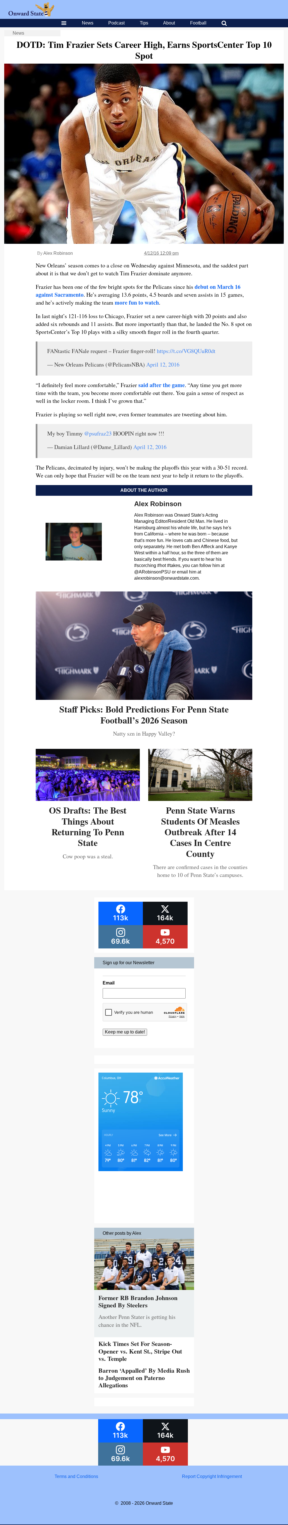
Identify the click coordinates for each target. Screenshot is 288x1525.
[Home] (31, 14)
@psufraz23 (98, 433)
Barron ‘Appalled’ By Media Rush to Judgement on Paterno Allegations (144, 1378)
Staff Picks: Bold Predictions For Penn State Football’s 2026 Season (144, 714)
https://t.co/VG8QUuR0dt (186, 351)
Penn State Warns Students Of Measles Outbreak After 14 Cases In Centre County (200, 831)
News (87, 23)
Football (198, 23)
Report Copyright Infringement (212, 1476)
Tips (144, 23)
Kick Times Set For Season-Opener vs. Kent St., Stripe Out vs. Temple (140, 1351)
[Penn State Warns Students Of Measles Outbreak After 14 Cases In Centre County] (200, 799)
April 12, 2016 (162, 364)
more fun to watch (137, 302)
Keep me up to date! (125, 1032)
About (169, 23)
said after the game (161, 385)
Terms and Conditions (76, 1476)
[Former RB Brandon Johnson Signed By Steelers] (144, 1291)
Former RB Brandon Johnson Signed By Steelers (137, 1301)
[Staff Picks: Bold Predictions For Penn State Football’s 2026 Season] (144, 698)
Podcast (116, 23)
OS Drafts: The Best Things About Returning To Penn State (88, 826)
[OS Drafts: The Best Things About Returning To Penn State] (88, 799)
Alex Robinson (58, 253)
